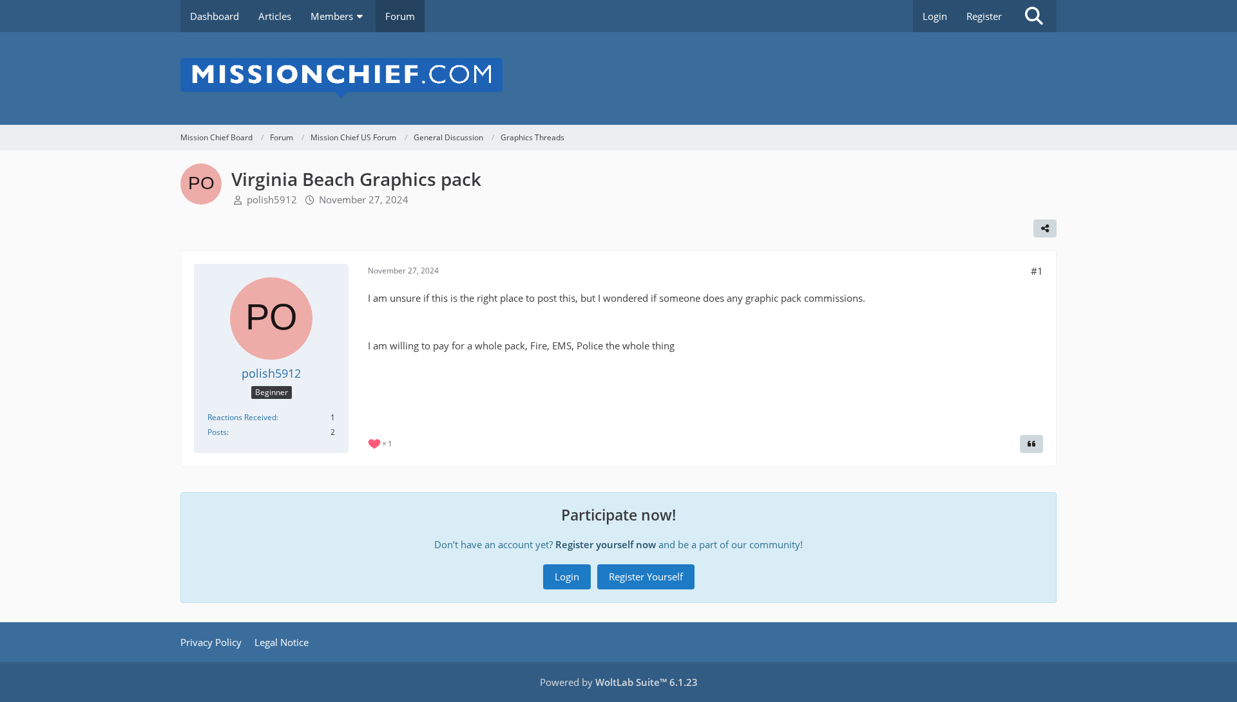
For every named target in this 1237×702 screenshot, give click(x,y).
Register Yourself (646, 576)
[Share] (1045, 228)
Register (984, 16)
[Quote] (1031, 444)
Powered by (619, 682)
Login (935, 16)
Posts (217, 432)
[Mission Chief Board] (618, 78)
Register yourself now (605, 544)
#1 (1037, 270)
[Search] (1034, 16)
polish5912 (272, 199)
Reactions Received (241, 417)
